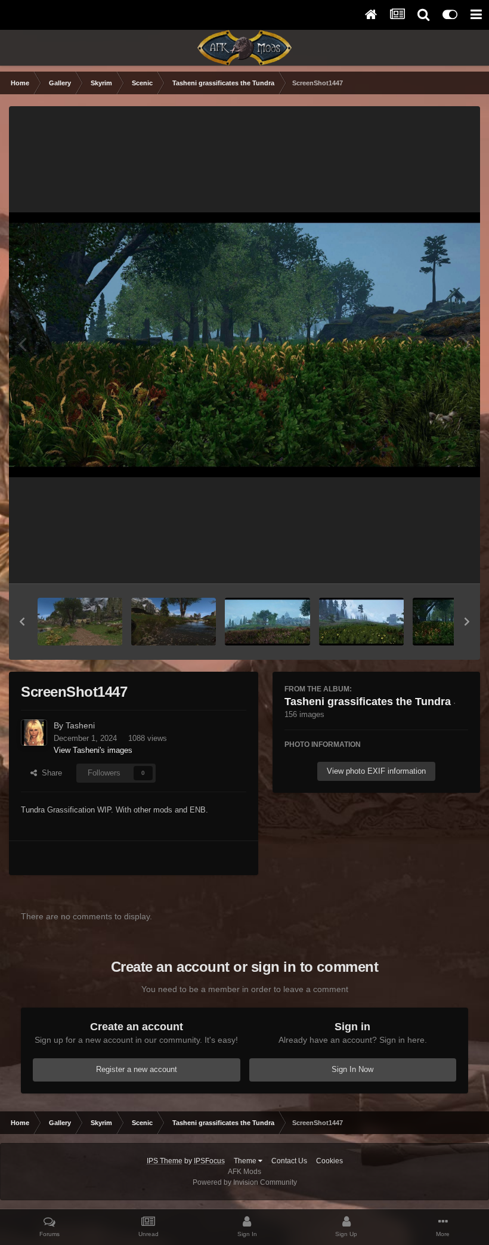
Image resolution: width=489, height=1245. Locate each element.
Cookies (329, 1161)
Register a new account (136, 1069)
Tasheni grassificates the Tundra (367, 702)
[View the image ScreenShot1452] (80, 621)
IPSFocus (209, 1161)
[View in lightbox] (244, 344)
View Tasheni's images (93, 750)
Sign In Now (352, 1069)
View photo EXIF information (376, 771)
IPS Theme (164, 1161)
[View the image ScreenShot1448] (361, 621)
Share (49, 772)
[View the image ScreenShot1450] (173, 621)
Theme (246, 1161)
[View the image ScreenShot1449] (267, 621)
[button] (22, 621)
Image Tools (432, 561)
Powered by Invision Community (245, 1182)
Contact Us (289, 1161)
